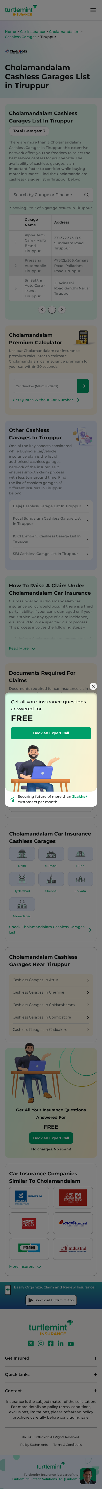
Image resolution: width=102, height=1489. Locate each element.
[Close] (93, 686)
